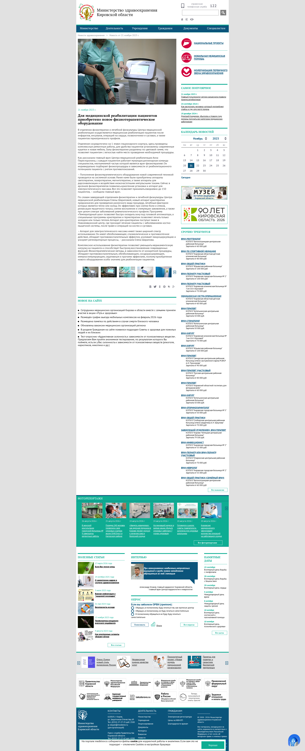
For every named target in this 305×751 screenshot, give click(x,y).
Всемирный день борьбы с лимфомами (215, 570)
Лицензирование (145, 723)
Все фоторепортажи (207, 543)
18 (217, 160)
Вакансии (142, 734)
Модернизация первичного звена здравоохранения (210, 72)
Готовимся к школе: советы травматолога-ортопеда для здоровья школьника (187, 529)
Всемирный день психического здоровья (214, 625)
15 (197, 160)
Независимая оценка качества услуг (140, 662)
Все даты (219, 633)
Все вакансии (217, 490)
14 (191, 160)
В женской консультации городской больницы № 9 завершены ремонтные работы (92, 531)
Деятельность (114, 28)
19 (224, 160)
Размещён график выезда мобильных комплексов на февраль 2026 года (121, 317)
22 (197, 165)
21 (191, 165)
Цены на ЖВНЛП (175, 720)
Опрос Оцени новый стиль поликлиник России (106, 662)
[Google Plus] (173, 286)
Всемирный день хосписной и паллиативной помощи (214, 615)
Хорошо (212, 745)
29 (197, 170)
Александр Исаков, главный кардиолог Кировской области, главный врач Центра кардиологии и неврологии (166, 588)
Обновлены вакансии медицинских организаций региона (113, 325)
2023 (216, 138)
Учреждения (140, 28)
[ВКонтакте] (150, 286)
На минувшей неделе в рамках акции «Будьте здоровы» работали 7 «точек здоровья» (163, 529)
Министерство (89, 28)
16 (204, 160)
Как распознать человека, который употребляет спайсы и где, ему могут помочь (202, 108)
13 (184, 160)
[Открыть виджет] (294, 740)
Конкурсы (142, 730)
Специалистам (216, 28)
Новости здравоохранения (91, 35)
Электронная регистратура (180, 716)
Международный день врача (214, 595)
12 (224, 155)
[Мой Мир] (164, 286)
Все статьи (116, 645)
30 (204, 170)
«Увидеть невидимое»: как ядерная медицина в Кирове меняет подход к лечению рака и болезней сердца (140, 531)
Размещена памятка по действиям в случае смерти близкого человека (120, 321)
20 (184, 165)
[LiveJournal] (169, 286)
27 (184, 170)
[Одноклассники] (159, 286)
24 (210, 165)
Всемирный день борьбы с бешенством (215, 580)
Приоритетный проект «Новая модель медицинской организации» (174, 662)
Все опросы (189, 625)
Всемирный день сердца (215, 587)
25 (217, 165)
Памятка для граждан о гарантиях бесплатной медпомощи (209, 662)
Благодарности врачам (178, 723)
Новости (142, 737)
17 (210, 160)
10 (210, 155)
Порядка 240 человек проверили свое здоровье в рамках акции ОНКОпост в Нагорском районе (115, 531)
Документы (190, 28)
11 (217, 155)
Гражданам (165, 28)
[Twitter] (155, 286)
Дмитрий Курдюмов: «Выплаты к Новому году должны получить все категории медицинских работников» (202, 119)
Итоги (159, 625)
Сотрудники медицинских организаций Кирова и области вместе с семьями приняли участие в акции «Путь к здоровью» (127, 312)
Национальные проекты (209, 43)
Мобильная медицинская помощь (209, 57)
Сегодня (185, 177)
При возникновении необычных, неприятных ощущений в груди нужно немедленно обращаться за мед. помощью (167, 571)
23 (204, 165)
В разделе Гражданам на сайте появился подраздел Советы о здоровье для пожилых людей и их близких (127, 331)
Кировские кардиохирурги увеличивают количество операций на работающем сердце (211, 531)
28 (191, 170)
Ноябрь (198, 138)
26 (224, 165)
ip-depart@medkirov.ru (118, 725)
